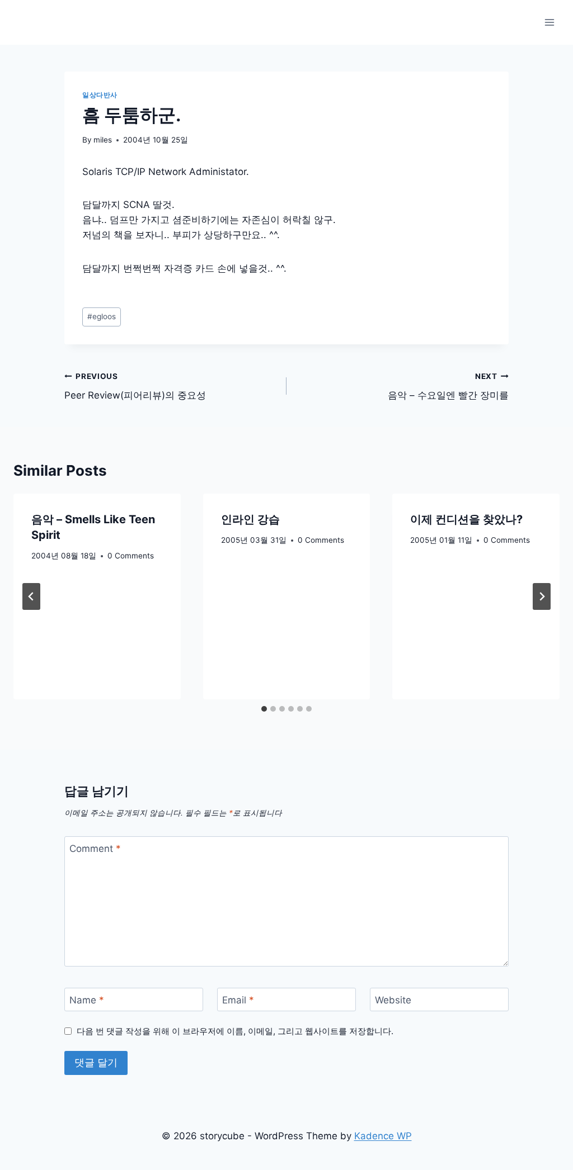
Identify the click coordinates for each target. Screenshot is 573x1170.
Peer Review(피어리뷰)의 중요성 (135, 386)
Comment (95, 848)
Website (393, 1000)
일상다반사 (100, 95)
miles (102, 139)
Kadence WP (383, 1135)
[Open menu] (549, 22)
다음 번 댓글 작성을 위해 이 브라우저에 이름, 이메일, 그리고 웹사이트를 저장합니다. (235, 1031)
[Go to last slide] (31, 596)
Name (86, 1000)
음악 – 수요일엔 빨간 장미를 (448, 386)
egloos (101, 316)
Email (238, 1000)
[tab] (264, 709)
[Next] (542, 596)
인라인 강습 (250, 519)
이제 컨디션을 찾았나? (466, 519)
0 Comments (130, 555)
